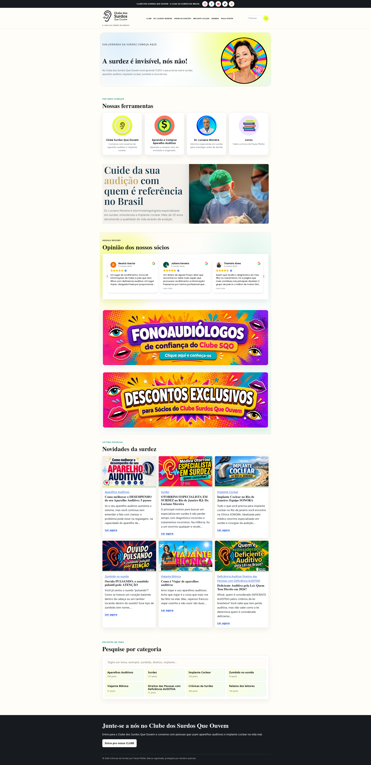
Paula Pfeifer (227, 18)
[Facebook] (211, 4)
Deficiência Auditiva (229, 576)
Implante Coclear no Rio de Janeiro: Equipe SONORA (235, 498)
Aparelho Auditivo (182, 18)
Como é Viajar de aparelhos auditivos (180, 583)
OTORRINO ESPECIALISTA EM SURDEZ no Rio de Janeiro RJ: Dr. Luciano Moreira (185, 500)
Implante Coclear (201, 18)
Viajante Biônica (171, 576)
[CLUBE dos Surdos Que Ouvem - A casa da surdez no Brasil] (117, 16)
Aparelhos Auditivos (117, 492)
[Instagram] (205, 4)
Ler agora (111, 530)
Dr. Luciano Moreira (162, 18)
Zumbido (215, 18)
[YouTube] (218, 4)
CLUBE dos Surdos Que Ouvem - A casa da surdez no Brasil (168, 4)
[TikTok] (225, 4)
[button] (263, 276)
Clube (148, 18)
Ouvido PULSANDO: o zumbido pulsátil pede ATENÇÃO (127, 583)
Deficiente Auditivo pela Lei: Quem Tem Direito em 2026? (240, 587)
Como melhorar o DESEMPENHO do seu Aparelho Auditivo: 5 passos (128, 498)
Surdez (165, 492)
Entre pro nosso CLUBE (119, 743)
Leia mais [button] (167, 288)
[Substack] (231, 4)
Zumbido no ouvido (117, 576)
